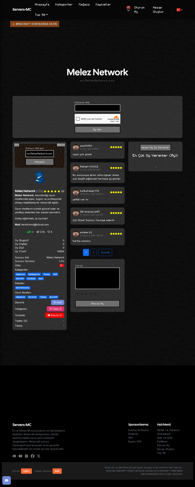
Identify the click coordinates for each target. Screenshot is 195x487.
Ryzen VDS (134, 441)
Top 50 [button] (40, 14)
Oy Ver (97, 129)
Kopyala (40, 162)
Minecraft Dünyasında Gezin (36, 24)
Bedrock (61, 145)
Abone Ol (56, 315)
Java (16, 145)
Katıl (59, 302)
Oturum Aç (139, 9)
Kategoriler (64, 4)
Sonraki (105, 252)
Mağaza (84, 4)
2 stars (82, 294)
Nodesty (133, 434)
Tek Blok (31, 278)
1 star (77, 294)
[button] (179, 10)
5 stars (95, 294)
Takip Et (57, 308)
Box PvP (20, 278)
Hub (41, 278)
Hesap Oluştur (158, 9)
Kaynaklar (103, 4)
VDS (130, 438)
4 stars (91, 294)
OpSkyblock (34, 274)
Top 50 (161, 453)
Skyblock (20, 274)
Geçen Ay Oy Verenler (155, 147)
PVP (55, 274)
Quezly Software (138, 430)
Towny (46, 274)
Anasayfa (42, 4)
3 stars (86, 294)
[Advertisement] (97, 37)
